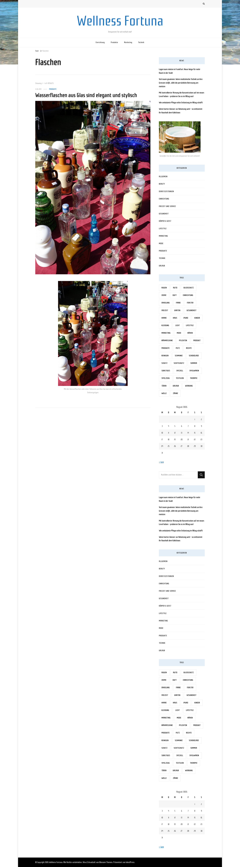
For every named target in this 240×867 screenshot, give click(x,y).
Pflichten (183, 340)
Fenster (190, 303)
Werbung (189, 386)
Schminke (179, 355)
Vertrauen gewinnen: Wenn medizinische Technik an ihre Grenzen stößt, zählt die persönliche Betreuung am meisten (180, 83)
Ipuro (185, 318)
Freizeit (165, 310)
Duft (175, 295)
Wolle (164, 393)
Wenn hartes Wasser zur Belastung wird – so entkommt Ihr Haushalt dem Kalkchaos (180, 111)
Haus (175, 318)
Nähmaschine (167, 340)
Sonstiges (166, 370)
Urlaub (162, 266)
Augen (164, 288)
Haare (164, 318)
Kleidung (165, 325)
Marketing (128, 42)
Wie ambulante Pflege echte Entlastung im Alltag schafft (181, 102)
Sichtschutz (179, 363)
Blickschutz (189, 288)
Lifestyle (163, 228)
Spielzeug (166, 378)
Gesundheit (164, 214)
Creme (164, 295)
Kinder (197, 318)
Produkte (114, 42)
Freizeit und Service (167, 206)
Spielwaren (194, 370)
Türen (164, 386)
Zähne (175, 393)
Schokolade (194, 355)
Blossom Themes (105, 862)
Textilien (180, 378)
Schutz (165, 363)
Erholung (166, 303)
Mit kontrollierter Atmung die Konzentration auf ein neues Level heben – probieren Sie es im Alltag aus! (181, 94)
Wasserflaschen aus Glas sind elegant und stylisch (86, 95)
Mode (161, 243)
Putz (178, 348)
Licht (177, 325)
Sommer (193, 363)
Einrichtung (100, 42)
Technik (141, 42)
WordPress (130, 862)
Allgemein (163, 176)
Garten (177, 310)
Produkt (197, 340)
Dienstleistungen (166, 191)
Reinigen (165, 355)
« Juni (161, 462)
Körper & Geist (165, 221)
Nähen (190, 333)
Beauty (162, 184)
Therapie (193, 378)
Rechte (189, 348)
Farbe (178, 303)
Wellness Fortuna (120, 21)
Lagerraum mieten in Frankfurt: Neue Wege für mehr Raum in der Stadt (179, 71)
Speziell (179, 370)
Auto (175, 288)
